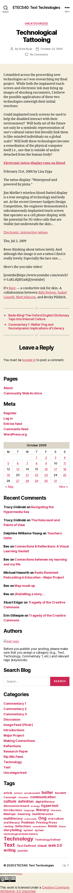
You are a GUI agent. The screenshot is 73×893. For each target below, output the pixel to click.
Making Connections (19, 741)
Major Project (14, 735)
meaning (24, 814)
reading (8, 826)
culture (10, 801)
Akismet (20, 874)
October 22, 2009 (52, 48)
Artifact (18, 793)
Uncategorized (36, 23)
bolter (47, 792)
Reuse (62, 826)
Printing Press (46, 822)
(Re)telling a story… (29, 594)
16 (45, 469)
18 (64, 469)
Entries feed (13, 424)
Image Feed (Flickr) (18, 725)
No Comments (39, 54)
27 (17, 481)
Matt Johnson (26, 297)
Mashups (10, 814)
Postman (27, 822)
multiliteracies (42, 814)
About (8, 388)
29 (36, 481)
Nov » (63, 486)
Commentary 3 (15, 714)
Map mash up (25, 586)
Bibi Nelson (47, 293)
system (39, 830)
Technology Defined (47, 839)
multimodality (30, 819)
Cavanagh (10, 797)
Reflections (12, 746)
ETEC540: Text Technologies (36, 7)
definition (26, 801)
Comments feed (16, 429)
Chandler (23, 797)
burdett (60, 793)
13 (17, 469)
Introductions (14, 730)
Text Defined (26, 845)
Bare (12, 288)
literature (56, 810)
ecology (35, 806)
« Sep (9, 486)
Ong (42, 818)
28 (27, 481)
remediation (39, 826)
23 (46, 475)
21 (27, 475)
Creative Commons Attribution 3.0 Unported (34, 889)
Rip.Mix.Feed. (14, 757)
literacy (42, 810)
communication (43, 797)
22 (36, 475)
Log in (8, 418)
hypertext (49, 806)
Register (10, 413)
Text (7, 767)
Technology (13, 762)
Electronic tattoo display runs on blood (34, 163)
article (8, 793)
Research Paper (16, 751)
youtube (22, 850)
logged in (29, 360)
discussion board (16, 806)
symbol (28, 830)
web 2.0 (55, 845)
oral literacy (12, 822)
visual (41, 845)
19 (8, 475)
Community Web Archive (23, 393)
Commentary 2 (15, 709)
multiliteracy (13, 818)
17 (55, 469)
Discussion (12, 719)
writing (10, 850)
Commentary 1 (15, 703)
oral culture (56, 818)
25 (64, 475)
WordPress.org (15, 434)
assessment (32, 792)
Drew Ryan (25, 48)
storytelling (13, 830)
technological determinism (21, 833)
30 (46, 481)
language (29, 810)
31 (55, 481)
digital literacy (45, 801)
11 (64, 463)
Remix (52, 826)
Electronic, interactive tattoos (26, 233)
